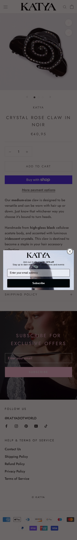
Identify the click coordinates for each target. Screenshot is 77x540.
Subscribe (38, 283)
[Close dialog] (70, 251)
